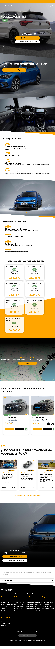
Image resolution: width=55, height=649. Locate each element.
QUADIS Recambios (19, 610)
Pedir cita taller (46, 604)
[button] (2, 121)
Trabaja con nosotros (6, 623)
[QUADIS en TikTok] (20, 635)
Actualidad (4, 625)
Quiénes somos (5, 621)
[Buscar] (53, 6)
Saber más (7, 2)
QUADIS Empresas (18, 606)
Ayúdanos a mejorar (30, 640)
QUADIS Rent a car (18, 604)
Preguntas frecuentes (47, 602)
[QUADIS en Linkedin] (24, 635)
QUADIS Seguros (18, 608)
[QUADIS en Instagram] (31, 635)
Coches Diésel (4, 615)
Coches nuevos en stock (7, 600)
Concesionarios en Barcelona (34, 602)
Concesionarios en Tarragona (33, 606)
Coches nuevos (5, 602)
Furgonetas (4, 606)
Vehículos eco (4, 610)
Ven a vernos (28, 363)
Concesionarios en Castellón (33, 610)
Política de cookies (14, 640)
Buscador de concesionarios (33, 600)
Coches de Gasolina (6, 613)
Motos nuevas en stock (7, 604)
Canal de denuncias (40, 640)
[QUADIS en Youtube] (34, 635)
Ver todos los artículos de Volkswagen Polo (27, 495)
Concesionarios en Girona (33, 608)
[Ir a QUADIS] (25, 5)
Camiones (3, 608)
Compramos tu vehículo (20, 600)
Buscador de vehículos (47, 606)
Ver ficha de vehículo (16, 432)
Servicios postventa (19, 602)
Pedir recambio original (48, 608)
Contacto (44, 600)
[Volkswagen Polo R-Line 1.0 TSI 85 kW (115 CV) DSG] (16, 405)
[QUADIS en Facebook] (27, 635)
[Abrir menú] (2, 6)
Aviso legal (22, 640)
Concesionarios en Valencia (33, 604)
